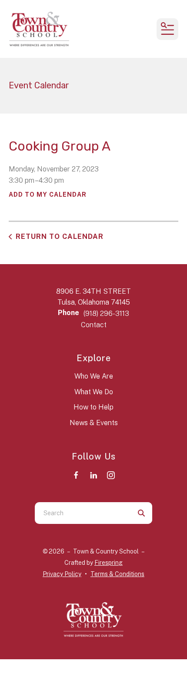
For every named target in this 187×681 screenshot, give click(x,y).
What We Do (93, 392)
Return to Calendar (60, 236)
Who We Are (93, 376)
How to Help (93, 407)
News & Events (94, 423)
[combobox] (82, 513)
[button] (167, 29)
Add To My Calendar (48, 194)
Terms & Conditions (117, 573)
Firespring (108, 562)
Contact (94, 325)
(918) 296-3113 (106, 313)
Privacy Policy (62, 573)
